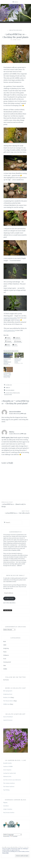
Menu (16, 2)
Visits (4, 665)
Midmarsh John (7, 776)
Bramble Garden (7, 763)
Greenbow (6, 806)
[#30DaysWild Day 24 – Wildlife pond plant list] (8, 355)
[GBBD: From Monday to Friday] (19, 355)
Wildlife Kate (6, 704)
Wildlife (5, 669)
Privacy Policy (5, 852)
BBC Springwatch (7, 691)
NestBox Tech (6, 697)
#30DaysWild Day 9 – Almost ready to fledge (14, 504)
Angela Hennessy (7, 720)
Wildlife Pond (8, 394)
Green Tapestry (7, 770)
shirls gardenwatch (15, 10)
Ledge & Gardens (7, 809)
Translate (14, 836)
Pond (4, 658)
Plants (5, 652)
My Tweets (6, 680)
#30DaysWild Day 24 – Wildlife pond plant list (7, 361)
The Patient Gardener (8, 786)
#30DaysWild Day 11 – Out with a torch (17, 512)
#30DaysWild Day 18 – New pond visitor (7, 374)
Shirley (8, 387)
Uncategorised (15, 30)
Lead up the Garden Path (9, 773)
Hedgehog (6, 648)
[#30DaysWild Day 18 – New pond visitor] (8, 369)
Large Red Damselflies (10, 318)
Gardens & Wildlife (8, 766)
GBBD (4, 645)
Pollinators (6, 655)
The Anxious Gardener (9, 783)
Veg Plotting (6, 790)
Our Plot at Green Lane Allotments (12, 780)
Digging (5, 802)
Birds (4, 641)
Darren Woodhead (8, 716)
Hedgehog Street (7, 694)
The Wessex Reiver (8, 701)
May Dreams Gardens (8, 812)
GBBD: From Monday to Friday (17, 360)
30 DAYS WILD (9, 392)
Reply (24, 413)
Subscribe (9, 598)
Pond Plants (16, 392)
